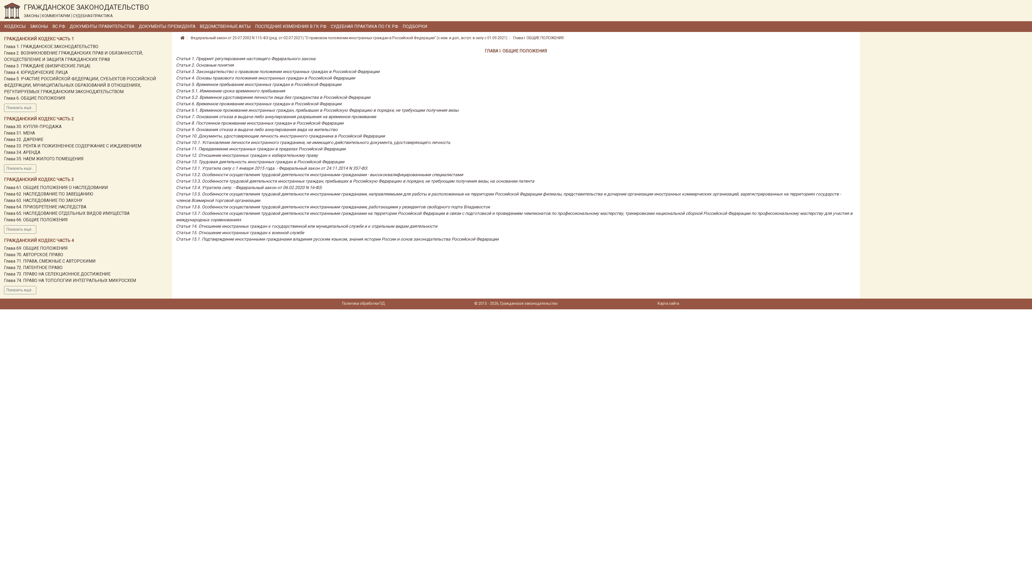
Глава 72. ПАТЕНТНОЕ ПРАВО (33, 267)
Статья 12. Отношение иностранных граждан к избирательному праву (247, 155)
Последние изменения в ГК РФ (291, 26)
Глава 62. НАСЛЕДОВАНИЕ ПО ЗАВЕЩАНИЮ (48, 194)
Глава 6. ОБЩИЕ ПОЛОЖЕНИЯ (34, 98)
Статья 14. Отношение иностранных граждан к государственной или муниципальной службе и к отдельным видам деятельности (306, 226)
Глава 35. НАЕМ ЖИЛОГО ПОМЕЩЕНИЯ (44, 158)
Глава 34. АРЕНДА (22, 152)
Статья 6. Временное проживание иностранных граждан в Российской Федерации (259, 103)
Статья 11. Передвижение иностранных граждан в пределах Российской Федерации (261, 148)
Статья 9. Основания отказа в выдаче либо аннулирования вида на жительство (257, 129)
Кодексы (15, 26)
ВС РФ (58, 26)
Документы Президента (167, 26)
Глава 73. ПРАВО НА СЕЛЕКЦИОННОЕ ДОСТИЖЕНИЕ (57, 274)
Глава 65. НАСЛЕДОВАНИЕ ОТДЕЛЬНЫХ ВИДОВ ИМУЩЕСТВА (67, 213)
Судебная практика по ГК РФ (364, 26)
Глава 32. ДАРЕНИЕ (23, 139)
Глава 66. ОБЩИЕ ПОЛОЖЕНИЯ (36, 219)
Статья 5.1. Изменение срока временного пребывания (230, 90)
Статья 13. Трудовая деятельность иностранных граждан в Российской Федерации (260, 161)
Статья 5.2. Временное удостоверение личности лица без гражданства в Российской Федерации (273, 97)
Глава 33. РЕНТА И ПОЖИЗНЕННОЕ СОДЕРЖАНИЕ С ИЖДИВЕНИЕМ (72, 145)
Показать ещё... (20, 108)
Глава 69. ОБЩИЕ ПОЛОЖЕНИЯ (36, 248)
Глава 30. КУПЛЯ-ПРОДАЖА (33, 126)
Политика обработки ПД (363, 303)
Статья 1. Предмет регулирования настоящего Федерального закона (246, 58)
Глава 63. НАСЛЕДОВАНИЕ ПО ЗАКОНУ (43, 200)
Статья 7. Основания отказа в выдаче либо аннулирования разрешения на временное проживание (276, 116)
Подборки (415, 26)
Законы (39, 26)
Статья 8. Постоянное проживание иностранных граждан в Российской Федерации (259, 123)
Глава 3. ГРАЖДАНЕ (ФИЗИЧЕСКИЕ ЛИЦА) (47, 65)
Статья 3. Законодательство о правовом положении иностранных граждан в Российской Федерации (277, 71)
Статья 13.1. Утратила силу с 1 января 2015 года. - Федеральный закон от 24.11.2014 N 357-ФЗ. (272, 168)
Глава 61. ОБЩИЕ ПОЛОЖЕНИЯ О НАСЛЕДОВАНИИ (56, 187)
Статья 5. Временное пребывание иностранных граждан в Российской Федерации (258, 84)
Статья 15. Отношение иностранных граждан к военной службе (240, 232)
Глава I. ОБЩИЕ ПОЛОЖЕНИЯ (538, 38)
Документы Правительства (102, 26)
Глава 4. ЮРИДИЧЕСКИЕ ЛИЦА (36, 72)
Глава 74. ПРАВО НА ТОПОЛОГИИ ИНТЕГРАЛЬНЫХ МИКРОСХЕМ (70, 280)
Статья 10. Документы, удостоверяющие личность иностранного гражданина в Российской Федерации (280, 136)
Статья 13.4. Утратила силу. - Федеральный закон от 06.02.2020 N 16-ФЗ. (249, 187)
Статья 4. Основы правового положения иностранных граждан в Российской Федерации (265, 78)
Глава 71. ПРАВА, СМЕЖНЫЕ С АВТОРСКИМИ (50, 261)
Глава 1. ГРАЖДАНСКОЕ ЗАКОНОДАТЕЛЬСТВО (51, 46)
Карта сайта (668, 303)
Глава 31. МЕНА (19, 133)
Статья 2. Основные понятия (205, 65)
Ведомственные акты (225, 26)
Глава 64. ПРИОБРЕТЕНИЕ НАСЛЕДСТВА (45, 206)
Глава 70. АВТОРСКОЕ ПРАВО (33, 254)
